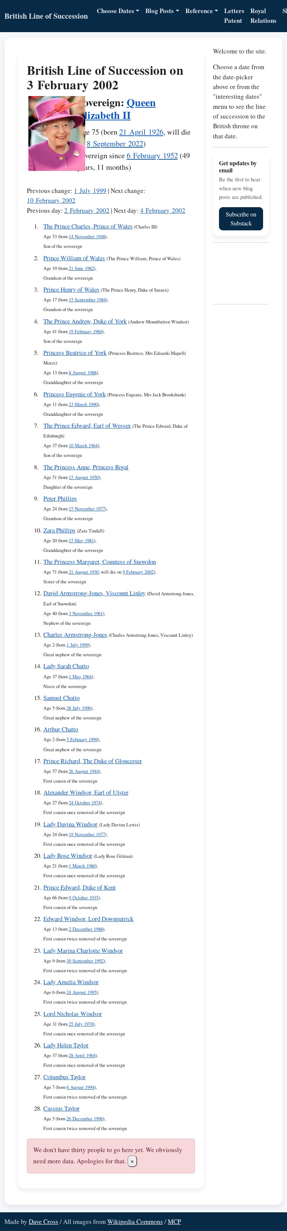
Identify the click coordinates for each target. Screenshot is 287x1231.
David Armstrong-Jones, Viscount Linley (94, 593)
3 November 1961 (86, 613)
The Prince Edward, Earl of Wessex (87, 425)
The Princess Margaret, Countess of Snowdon (99, 561)
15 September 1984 (87, 300)
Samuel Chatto (61, 697)
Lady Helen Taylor (66, 1045)
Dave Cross (43, 1221)
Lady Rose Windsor (67, 855)
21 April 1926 (141, 131)
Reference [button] (199, 10)
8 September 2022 (115, 143)
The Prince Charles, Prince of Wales (88, 226)
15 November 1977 (87, 509)
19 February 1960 (85, 331)
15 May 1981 (81, 540)
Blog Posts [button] (159, 10)
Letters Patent (234, 15)
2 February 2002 (86, 210)
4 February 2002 (162, 210)
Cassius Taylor (61, 1108)
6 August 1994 (80, 1087)
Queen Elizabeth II (116, 109)
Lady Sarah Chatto (66, 665)
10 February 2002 (51, 200)
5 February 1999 (82, 739)
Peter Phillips (60, 498)
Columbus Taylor (64, 1076)
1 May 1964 (80, 676)
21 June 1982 (81, 268)
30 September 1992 (85, 961)
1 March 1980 (82, 866)
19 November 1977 (87, 834)
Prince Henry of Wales (71, 289)
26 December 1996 (85, 1118)
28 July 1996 (79, 708)
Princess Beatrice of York (75, 352)
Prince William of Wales (74, 258)
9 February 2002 (138, 572)
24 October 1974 (85, 802)
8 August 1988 (82, 372)
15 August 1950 (84, 477)
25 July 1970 (81, 1024)
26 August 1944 (84, 771)
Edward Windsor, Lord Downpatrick (88, 918)
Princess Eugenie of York (74, 394)
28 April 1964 (82, 1055)
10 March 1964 (83, 445)
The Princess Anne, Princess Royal (86, 467)
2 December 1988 (86, 929)
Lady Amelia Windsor (71, 981)
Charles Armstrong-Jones (75, 634)
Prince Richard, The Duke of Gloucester (92, 760)
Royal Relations (263, 15)
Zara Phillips (59, 530)
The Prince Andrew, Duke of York (85, 321)
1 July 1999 (90, 190)
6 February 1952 (152, 155)
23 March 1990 (83, 404)
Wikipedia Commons (135, 1221)
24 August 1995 (81, 992)
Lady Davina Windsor (70, 824)
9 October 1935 (83, 897)
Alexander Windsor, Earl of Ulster (86, 792)
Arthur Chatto (60, 729)
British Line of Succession (46, 15)
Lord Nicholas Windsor (72, 1013)
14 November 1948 (87, 236)
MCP (174, 1221)
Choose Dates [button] (115, 10)
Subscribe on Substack (241, 218)
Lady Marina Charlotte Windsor (83, 950)
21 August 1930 (84, 572)
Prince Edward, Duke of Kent (79, 887)
